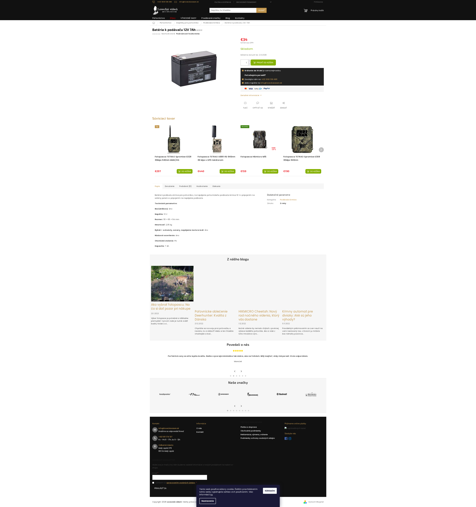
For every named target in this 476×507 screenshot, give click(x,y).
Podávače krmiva (288, 199)
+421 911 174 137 (165, 437)
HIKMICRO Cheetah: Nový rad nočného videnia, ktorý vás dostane (259, 315)
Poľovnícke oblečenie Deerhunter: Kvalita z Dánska (211, 315)
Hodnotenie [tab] (202, 186)
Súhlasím (270, 490)
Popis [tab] (157, 186)
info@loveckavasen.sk (271, 83)
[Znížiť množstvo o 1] (249, 64)
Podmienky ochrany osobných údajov (258, 438)
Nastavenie (207, 501)
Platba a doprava (223, 2)
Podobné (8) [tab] (185, 186)
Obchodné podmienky (246, 2)
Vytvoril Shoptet (316, 502)
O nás (199, 428)
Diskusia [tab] (216, 186)
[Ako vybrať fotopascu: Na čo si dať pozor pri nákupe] (172, 283)
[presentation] (235, 371)
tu (211, 494)
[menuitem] (158, 18)
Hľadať (261, 10)
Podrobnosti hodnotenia (188, 34)
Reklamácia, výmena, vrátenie (254, 434)
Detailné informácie (250, 95)
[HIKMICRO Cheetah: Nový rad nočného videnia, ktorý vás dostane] (260, 287)
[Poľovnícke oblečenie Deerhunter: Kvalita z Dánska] (216, 287)
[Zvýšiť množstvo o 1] (249, 61)
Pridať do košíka (265, 62)
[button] (230, 376)
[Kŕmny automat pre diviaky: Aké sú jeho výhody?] (303, 287)
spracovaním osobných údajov (181, 482)
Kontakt (200, 432)
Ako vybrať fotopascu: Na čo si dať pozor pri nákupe (171, 307)
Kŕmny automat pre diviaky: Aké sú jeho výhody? (297, 315)
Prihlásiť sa (160, 488)
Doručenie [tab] (169, 186)
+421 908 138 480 (269, 79)
